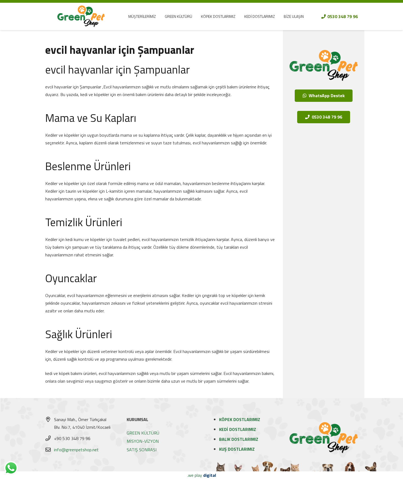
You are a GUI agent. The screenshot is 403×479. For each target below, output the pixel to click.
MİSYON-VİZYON (143, 441)
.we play (201, 475)
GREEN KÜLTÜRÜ (143, 433)
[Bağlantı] (81, 16)
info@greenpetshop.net (76, 449)
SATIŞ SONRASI (142, 449)
